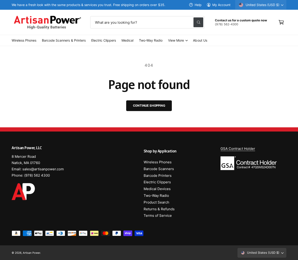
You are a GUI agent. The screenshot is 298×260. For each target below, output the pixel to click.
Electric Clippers (157, 182)
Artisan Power (31, 252)
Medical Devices (157, 189)
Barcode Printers (158, 175)
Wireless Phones (158, 162)
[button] (281, 22)
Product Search (156, 202)
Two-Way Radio (156, 195)
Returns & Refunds (159, 209)
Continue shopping (149, 105)
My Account (221, 5)
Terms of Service (158, 215)
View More (176, 40)
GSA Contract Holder (237, 148)
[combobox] (147, 22)
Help (198, 5)
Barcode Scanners (159, 169)
